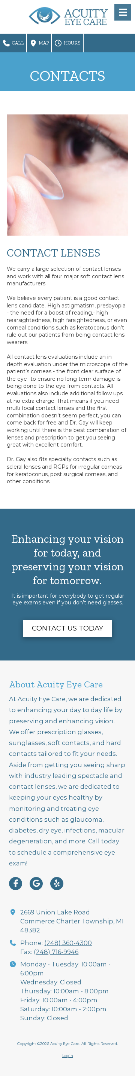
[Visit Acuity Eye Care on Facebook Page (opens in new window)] (15, 883)
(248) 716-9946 (56, 952)
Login (67, 1055)
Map (43, 43)
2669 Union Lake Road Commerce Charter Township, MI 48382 (72, 921)
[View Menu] (122, 12)
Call (17, 43)
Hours (72, 43)
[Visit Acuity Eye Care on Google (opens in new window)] (36, 883)
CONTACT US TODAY (67, 628)
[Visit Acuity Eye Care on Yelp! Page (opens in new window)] (56, 883)
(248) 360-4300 (68, 943)
